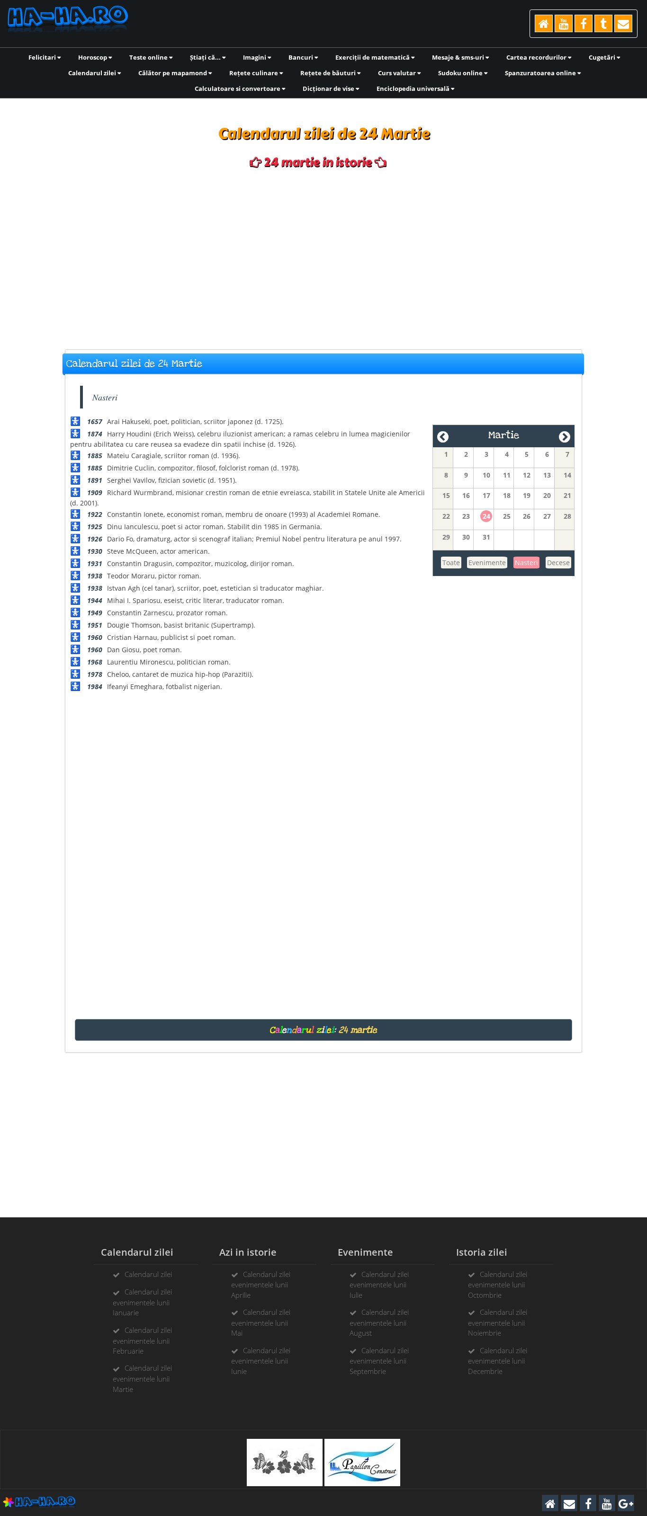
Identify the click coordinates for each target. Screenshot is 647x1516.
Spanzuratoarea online (541, 73)
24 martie (358, 1030)
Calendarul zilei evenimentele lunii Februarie (142, 1340)
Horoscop (93, 57)
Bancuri (301, 57)
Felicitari (42, 57)
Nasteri (526, 562)
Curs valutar (397, 73)
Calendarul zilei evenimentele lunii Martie (142, 1378)
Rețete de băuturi (328, 73)
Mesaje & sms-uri (458, 57)
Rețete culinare (254, 73)
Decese (558, 562)
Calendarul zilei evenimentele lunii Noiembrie (497, 1322)
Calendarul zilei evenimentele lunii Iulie (379, 1284)
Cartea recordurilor (537, 57)
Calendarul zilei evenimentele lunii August (379, 1322)
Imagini (255, 57)
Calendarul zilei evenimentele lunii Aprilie (260, 1284)
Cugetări (603, 57)
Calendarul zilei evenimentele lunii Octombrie (497, 1284)
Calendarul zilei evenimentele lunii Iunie (260, 1361)
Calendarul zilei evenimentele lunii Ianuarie (142, 1302)
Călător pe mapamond (173, 73)
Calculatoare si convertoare (238, 88)
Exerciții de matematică (373, 57)
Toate (451, 562)
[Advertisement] (323, 259)
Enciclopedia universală (414, 88)
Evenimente (487, 562)
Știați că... (206, 57)
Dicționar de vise (329, 88)
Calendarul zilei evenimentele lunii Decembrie (497, 1361)
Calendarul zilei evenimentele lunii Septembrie (379, 1361)
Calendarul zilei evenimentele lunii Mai (260, 1322)
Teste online (149, 57)
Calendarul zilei (92, 73)
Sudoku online (461, 73)
